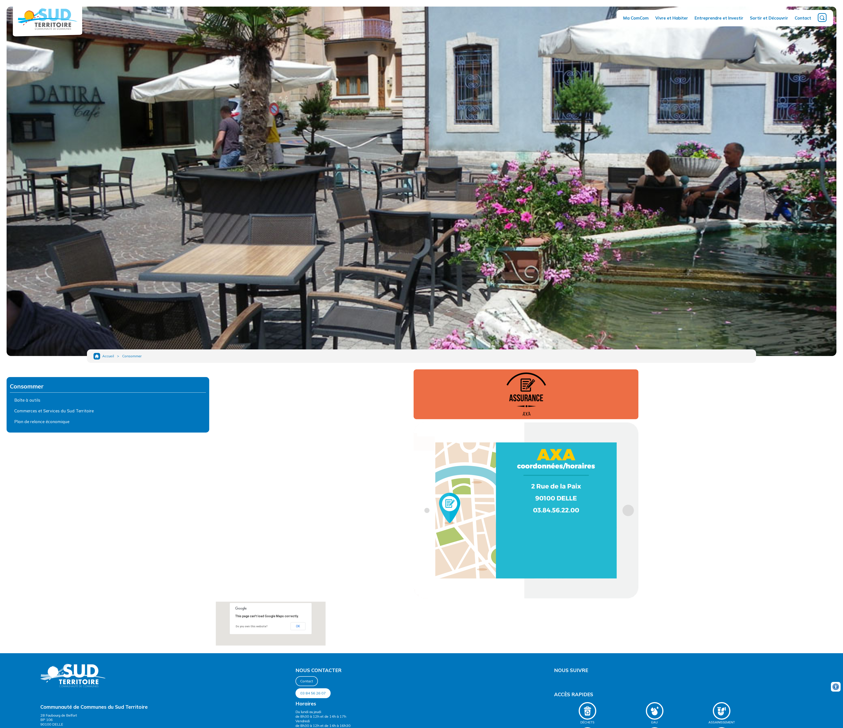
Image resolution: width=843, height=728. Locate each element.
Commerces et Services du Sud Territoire (54, 410)
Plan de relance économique (41, 421)
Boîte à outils (27, 400)
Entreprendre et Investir (719, 18)
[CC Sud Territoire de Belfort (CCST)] (47, 32)
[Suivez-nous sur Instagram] (557, 680)
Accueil (108, 356)
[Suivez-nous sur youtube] (555, 680)
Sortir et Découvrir (769, 18)
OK (298, 626)
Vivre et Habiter (671, 18)
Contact (803, 18)
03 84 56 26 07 (313, 693)
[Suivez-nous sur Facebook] (554, 680)
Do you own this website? (252, 626)
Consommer (132, 356)
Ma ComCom (636, 18)
